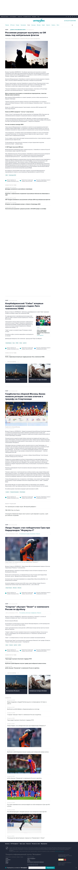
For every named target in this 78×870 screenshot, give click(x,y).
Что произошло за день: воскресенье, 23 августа (29, 533)
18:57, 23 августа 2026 (13, 524)
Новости (48, 25)
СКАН (28, 859)
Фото (58, 25)
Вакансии (28, 843)
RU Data (28, 860)
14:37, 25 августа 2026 (13, 217)
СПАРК (7, 858)
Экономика (23, 25)
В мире (17, 25)
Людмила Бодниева (14, 492)
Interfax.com (20, 16)
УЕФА (17, 343)
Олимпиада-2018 (12, 175)
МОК (7, 175)
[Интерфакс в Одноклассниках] (37, 864)
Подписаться (50, 867)
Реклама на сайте (36, 843)
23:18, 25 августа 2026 (13, 300)
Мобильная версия (4, 16)
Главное (7, 25)
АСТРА (7, 863)
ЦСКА (11, 277)
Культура (33, 25)
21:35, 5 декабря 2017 (30, 29)
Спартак (11, 645)
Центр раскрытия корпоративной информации (35, 862)
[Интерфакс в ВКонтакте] (33, 864)
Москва (39, 25)
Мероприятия (44, 843)
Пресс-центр (22, 843)
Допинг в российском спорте (18, 29)
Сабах (20, 343)
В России (12, 25)
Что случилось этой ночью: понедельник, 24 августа (30, 612)
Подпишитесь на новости (17, 867)
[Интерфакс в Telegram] (30, 864)
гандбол (7, 492)
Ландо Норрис (9, 587)
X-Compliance (8, 859)
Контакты (7, 843)
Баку (14, 343)
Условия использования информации (64, 862)
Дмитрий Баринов (30, 277)
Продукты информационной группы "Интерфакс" (23, 854)
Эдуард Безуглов (17, 277)
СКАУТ (7, 860)
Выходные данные (61, 863)
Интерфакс (39, 20)
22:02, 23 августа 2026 (13, 603)
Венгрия (15, 587)
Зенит (7, 645)
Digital (43, 25)
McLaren (19, 587)
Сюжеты (53, 25)
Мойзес (23, 277)
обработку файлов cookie (59, 851)
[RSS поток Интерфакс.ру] (35, 864)
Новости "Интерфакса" (31, 858)
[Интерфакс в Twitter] (32, 864)
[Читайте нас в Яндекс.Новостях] (28, 864)
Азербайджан (8, 343)
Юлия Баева (22, 492)
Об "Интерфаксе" (13, 16)
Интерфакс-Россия (27, 16)
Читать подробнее (42, 253)
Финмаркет (34, 16)
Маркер (7, 862)
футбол (7, 277)
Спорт (28, 25)
